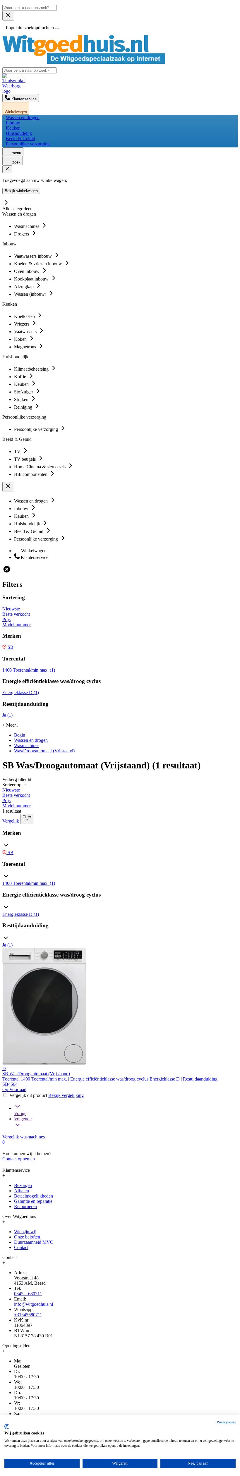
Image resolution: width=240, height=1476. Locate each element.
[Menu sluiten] (8, 15)
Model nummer (16, 624)
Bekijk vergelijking (66, 1095)
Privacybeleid (226, 1422)
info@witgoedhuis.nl (33, 1304)
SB (9, 647)
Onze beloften (27, 1236)
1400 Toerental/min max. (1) (28, 670)
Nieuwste (11, 608)
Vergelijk (11, 820)
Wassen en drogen (23, 117)
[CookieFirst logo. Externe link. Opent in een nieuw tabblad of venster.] (6, 1426)
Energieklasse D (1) (20, 692)
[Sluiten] (7, 169)
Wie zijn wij (25, 1231)
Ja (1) (7, 715)
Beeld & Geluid (20, 138)
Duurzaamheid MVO (34, 1242)
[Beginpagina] (83, 62)
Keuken (13, 127)
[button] (120, 840)
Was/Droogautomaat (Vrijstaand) (44, 750)
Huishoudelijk (19, 133)
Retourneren (25, 1206)
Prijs (6, 619)
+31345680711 (28, 1314)
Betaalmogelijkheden (33, 1195)
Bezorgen (23, 1185)
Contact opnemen (18, 1158)
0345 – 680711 (28, 1293)
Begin (19, 734)
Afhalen (21, 1190)
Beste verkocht (16, 614)
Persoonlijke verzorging (28, 143)
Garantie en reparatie (33, 1201)
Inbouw (13, 122)
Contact (21, 1247)
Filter (27, 817)
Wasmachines (26, 745)
